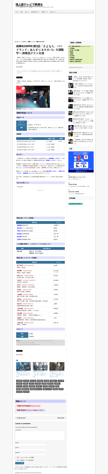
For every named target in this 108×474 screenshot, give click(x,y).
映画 (21, 12)
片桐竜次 (32, 386)
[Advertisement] (54, 26)
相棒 (57, 386)
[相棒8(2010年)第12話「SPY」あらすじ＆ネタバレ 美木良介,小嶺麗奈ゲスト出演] (40, 366)
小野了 (31, 383)
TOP (17, 12)
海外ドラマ (53, 12)
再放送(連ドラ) (35, 12)
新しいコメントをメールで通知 (25, 457)
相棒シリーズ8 (47, 389)
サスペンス (40, 71)
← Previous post (20, 418)
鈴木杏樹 (19, 392)
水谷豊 (25, 386)
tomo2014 (33, 71)
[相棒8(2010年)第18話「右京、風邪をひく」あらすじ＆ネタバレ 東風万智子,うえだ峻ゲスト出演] (56, 366)
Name (17, 442)
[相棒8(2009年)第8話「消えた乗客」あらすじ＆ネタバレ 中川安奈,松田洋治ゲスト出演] (23, 366)
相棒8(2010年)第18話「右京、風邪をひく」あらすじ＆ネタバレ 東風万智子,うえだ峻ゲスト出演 (56, 374)
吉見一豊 (33, 381)
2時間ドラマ (44, 12)
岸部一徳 (50, 383)
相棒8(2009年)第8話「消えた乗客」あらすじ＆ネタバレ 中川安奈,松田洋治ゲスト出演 (23, 374)
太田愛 (25, 383)
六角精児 (19, 381)
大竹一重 (60, 381)
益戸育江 (51, 386)
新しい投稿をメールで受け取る (25, 460)
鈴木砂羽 (26, 392)
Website (17, 452)
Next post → (62, 418)
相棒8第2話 (25, 389)
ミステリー (53, 71)
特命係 (45, 386)
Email (17, 447)
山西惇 (44, 383)
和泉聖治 (40, 381)
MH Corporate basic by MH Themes (32, 472)
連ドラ (27, 12)
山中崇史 (37, 383)
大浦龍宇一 (53, 381)
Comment (18, 430)
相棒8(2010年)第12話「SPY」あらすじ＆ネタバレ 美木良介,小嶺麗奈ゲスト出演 (40, 374)
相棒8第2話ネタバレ (35, 389)
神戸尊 (61, 389)
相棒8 (18, 389)
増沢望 (46, 381)
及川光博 (26, 381)
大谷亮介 (19, 383)
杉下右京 (19, 386)
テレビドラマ (47, 71)
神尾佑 (55, 389)
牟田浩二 (39, 386)
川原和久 (57, 383)
